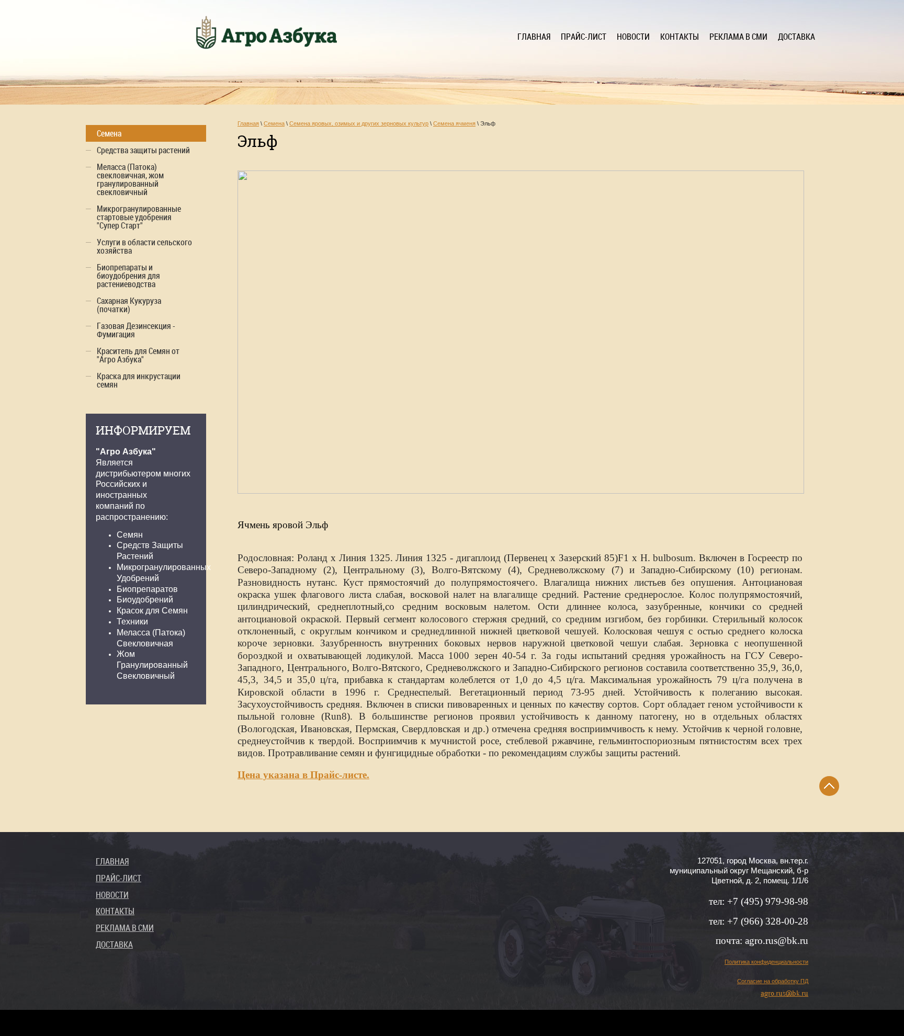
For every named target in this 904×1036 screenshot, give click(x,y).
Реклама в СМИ (738, 36)
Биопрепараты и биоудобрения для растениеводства (128, 275)
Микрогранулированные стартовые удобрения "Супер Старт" (139, 217)
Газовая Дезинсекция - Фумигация (136, 330)
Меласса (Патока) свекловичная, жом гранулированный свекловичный (130, 179)
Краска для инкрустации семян (138, 380)
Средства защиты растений (143, 150)
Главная (533, 36)
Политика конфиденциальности (766, 962)
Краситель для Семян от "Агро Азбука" (138, 355)
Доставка (796, 36)
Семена (274, 123)
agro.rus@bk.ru (784, 993)
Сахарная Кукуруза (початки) (129, 305)
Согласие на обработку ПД (772, 981)
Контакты (679, 36)
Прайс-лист (583, 36)
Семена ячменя (454, 123)
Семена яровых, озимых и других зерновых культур (358, 123)
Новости (633, 36)
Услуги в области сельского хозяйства (144, 246)
